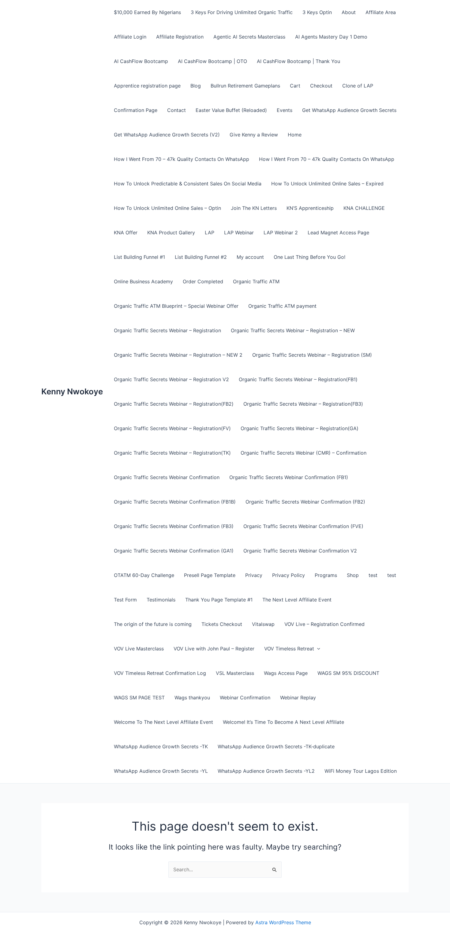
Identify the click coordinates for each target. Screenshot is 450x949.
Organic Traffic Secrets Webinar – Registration (167, 330)
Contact (176, 110)
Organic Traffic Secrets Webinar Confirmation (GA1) (174, 551)
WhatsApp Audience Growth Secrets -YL (161, 771)
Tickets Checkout (221, 624)
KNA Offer (125, 232)
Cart (295, 86)
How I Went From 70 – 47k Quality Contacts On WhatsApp (181, 159)
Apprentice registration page (147, 86)
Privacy (253, 575)
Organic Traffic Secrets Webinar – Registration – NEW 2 (178, 355)
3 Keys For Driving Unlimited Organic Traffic (242, 12)
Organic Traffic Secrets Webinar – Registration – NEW (293, 330)
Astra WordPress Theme (283, 922)
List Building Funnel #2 (201, 257)
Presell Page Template (209, 575)
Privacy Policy (288, 575)
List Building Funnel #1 (139, 257)
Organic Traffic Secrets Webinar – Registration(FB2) (174, 404)
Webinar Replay (298, 697)
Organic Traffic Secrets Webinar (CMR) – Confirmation (303, 453)
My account (250, 257)
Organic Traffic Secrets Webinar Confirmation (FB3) (174, 526)
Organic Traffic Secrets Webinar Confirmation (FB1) (288, 477)
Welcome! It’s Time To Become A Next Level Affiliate (283, 722)
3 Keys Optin (317, 12)
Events (284, 110)
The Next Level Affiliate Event (297, 600)
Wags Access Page (286, 673)
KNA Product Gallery (171, 232)
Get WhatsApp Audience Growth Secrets (349, 110)
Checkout (321, 86)
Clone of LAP (357, 86)
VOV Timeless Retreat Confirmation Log (160, 673)
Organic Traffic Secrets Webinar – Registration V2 (171, 379)
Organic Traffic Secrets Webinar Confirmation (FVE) (303, 526)
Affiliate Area (381, 12)
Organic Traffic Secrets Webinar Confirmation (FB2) (305, 502)
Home (295, 135)
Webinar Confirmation (245, 697)
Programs (326, 575)
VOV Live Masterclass (139, 649)
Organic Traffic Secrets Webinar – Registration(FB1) (298, 379)
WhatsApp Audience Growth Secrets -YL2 (266, 771)
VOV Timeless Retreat (289, 649)
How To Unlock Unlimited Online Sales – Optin (167, 208)
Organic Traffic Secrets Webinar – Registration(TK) (172, 453)
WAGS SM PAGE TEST (139, 697)
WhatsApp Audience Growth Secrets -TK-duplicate (276, 746)
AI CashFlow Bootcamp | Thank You (298, 61)
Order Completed (203, 281)
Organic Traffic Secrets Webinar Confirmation (166, 477)
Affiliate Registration (180, 37)
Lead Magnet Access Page (338, 232)
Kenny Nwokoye (72, 391)
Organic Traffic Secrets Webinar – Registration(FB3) (303, 404)
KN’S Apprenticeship (310, 208)
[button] (317, 648)
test (373, 575)
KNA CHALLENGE (364, 208)
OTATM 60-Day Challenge (144, 575)
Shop (353, 575)
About (349, 12)
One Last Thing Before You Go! (309, 257)
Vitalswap (263, 624)
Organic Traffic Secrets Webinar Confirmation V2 (300, 551)
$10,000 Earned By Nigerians (147, 12)
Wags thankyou (192, 697)
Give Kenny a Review (254, 135)
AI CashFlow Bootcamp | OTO (212, 61)
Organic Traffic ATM (256, 281)
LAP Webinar (239, 232)
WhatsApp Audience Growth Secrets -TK (161, 746)
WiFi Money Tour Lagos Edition (360, 771)
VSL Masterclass (235, 673)
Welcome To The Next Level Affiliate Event (163, 722)
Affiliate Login (130, 37)
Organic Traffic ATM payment (282, 306)
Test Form (125, 600)
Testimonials (161, 600)
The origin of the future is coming (153, 624)
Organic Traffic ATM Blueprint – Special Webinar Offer (176, 306)
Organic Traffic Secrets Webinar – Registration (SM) (312, 355)
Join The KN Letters (254, 208)
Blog (195, 86)
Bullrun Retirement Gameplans (245, 86)
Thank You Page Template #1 (219, 600)
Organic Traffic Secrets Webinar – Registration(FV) (172, 428)
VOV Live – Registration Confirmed (324, 624)
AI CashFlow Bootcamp (141, 61)
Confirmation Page (135, 110)
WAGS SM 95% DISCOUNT (348, 673)
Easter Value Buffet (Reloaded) (231, 110)
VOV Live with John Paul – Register (214, 649)
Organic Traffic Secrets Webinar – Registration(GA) (299, 428)
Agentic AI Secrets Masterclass (249, 37)
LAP (209, 232)
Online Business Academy (143, 281)
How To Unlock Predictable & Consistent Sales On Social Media (187, 183)
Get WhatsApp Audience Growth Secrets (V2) (167, 135)
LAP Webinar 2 (281, 232)
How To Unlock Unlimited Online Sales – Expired (327, 183)
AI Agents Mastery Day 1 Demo (331, 37)
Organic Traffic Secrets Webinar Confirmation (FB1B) (175, 502)
